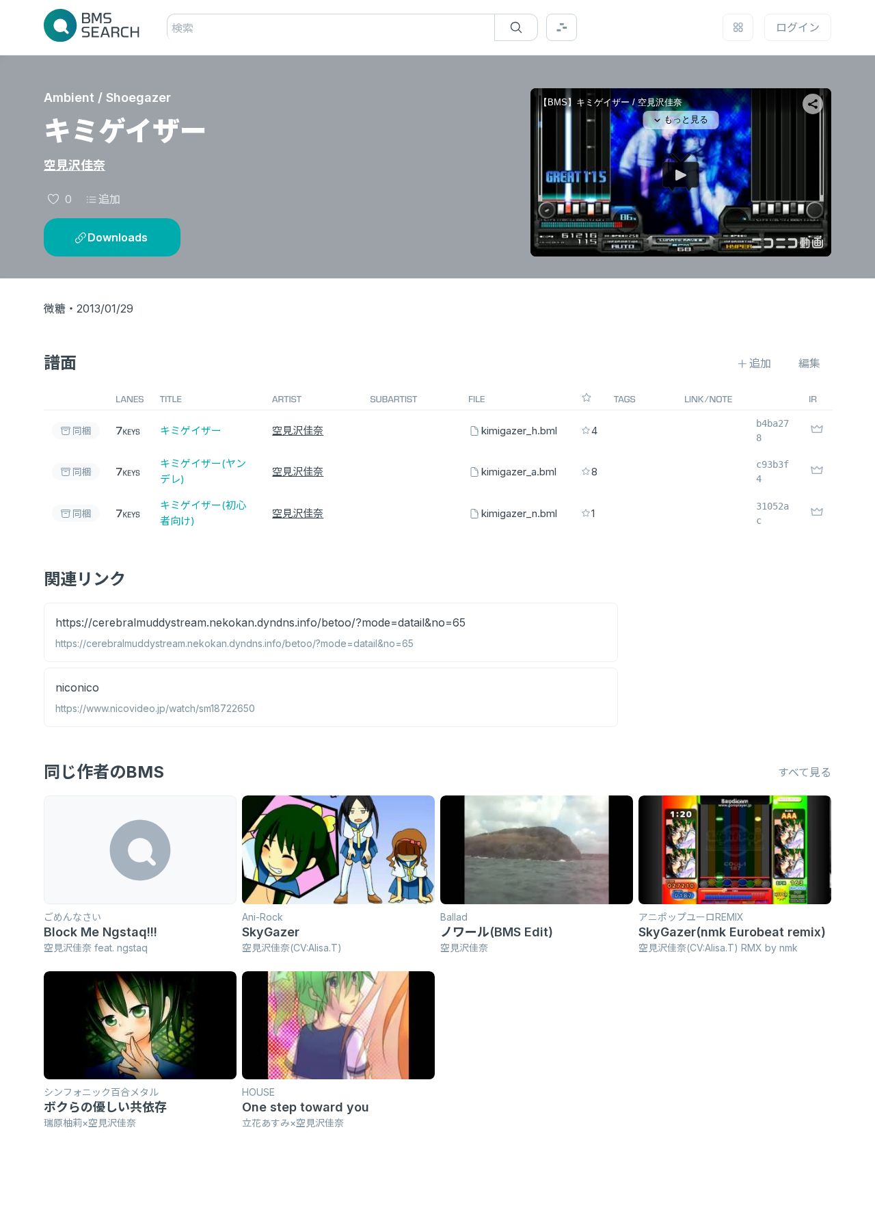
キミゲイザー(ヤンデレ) (203, 471)
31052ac (772, 513)
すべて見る (804, 772)
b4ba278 (772, 430)
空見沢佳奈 (74, 165)
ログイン (798, 27)
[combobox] (173, 28)
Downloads (118, 237)
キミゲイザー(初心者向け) (203, 513)
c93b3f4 (772, 471)
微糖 (55, 308)
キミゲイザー (190, 430)
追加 (109, 199)
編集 (809, 363)
